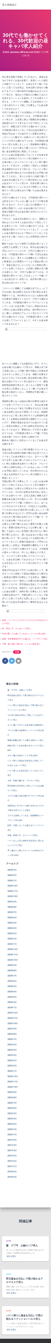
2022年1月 (12, 1134)
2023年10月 (12, 1023)
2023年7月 (12, 1039)
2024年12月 (12, 949)
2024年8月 (12, 970)
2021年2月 (12, 1161)
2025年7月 (12, 912)
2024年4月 (12, 992)
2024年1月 (12, 1007)
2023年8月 (12, 1034)
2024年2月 (12, 1002)
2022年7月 (12, 1103)
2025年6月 (12, 917)
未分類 (17, 652)
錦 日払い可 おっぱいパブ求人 (16, 628)
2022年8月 (12, 1097)
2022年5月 (12, 1113)
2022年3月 (12, 1124)
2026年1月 (12, 880)
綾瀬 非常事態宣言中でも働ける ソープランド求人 (25, 639)
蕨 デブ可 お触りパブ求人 (19, 690)
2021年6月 (12, 1140)
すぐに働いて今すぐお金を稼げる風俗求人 (25, 725)
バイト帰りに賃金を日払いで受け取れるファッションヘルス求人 (24, 1317)
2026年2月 (12, 875)
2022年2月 (12, 1129)
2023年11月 (12, 1018)
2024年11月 (12, 954)
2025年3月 (12, 933)
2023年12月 (12, 1013)
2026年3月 (12, 870)
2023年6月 (12, 1044)
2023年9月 (12, 1029)
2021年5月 (12, 1145)
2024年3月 (12, 997)
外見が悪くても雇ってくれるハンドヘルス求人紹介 (24, 634)
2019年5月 (12, 1177)
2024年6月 (12, 981)
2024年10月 (12, 960)
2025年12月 (12, 886)
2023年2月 (12, 1066)
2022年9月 (12, 1092)
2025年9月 (12, 902)
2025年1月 (12, 944)
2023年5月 (12, 1050)
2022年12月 (12, 1076)
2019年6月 (12, 1171)
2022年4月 (12, 1119)
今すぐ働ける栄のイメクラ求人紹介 (22, 755)
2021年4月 (12, 1150)
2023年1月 (12, 1071)
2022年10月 (12, 1087)
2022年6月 (12, 1108)
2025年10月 (12, 896)
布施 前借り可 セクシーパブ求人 (22, 835)
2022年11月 (12, 1081)
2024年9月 (12, 965)
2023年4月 (12, 1055)
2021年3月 (12, 1156)
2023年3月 (12, 1060)
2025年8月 (12, 907)
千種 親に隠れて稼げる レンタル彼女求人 (21, 644)
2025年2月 (12, 939)
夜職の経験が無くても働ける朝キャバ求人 (25, 740)
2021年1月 (12, 1166)
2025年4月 (12, 928)
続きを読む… (12, 1256)
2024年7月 (12, 976)
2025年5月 (12, 923)
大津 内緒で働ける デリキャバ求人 (23, 780)
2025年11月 (12, 891)
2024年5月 (12, 986)
